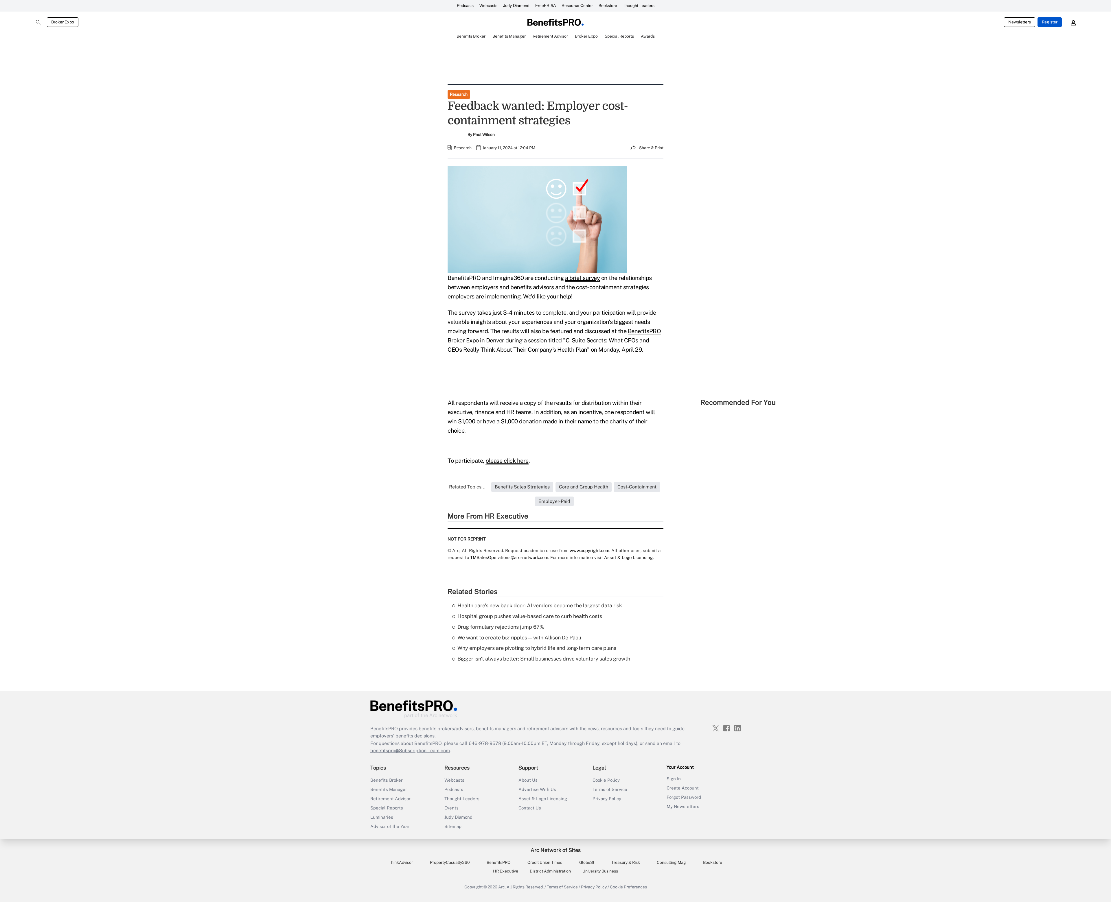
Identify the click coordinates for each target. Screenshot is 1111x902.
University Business (600, 871)
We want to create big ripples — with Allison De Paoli (519, 637)
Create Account (683, 787)
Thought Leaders (638, 5)
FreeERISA (545, 5)
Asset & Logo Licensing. (629, 557)
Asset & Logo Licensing (542, 798)
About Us (528, 780)
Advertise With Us (537, 789)
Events (451, 807)
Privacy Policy (607, 798)
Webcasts (488, 5)
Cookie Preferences (628, 887)
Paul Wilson (484, 134)
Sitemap (452, 826)
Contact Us (529, 807)
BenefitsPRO (498, 862)
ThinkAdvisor (401, 862)
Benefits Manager (388, 789)
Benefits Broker (386, 780)
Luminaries (381, 817)
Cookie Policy (606, 780)
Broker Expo (62, 22)
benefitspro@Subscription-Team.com (410, 750)
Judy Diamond (516, 5)
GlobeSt (586, 862)
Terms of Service (610, 789)
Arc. (502, 887)
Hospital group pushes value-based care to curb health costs (529, 616)
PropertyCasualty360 (450, 862)
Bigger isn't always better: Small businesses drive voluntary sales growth (543, 659)
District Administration (550, 871)
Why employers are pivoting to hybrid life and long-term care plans (536, 648)
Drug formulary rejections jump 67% (500, 627)
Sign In (674, 778)
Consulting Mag (671, 862)
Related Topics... (467, 487)
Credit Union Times (544, 862)
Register (1049, 22)
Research (459, 94)
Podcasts (465, 5)
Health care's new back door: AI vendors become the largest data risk (539, 605)
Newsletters (1019, 22)
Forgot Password (684, 797)
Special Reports (386, 807)
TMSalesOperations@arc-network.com (509, 557)
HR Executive (505, 871)
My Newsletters (683, 806)
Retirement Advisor (390, 798)
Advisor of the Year (389, 826)
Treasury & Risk (625, 862)
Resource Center (577, 5)
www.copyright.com (589, 550)
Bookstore (608, 5)
